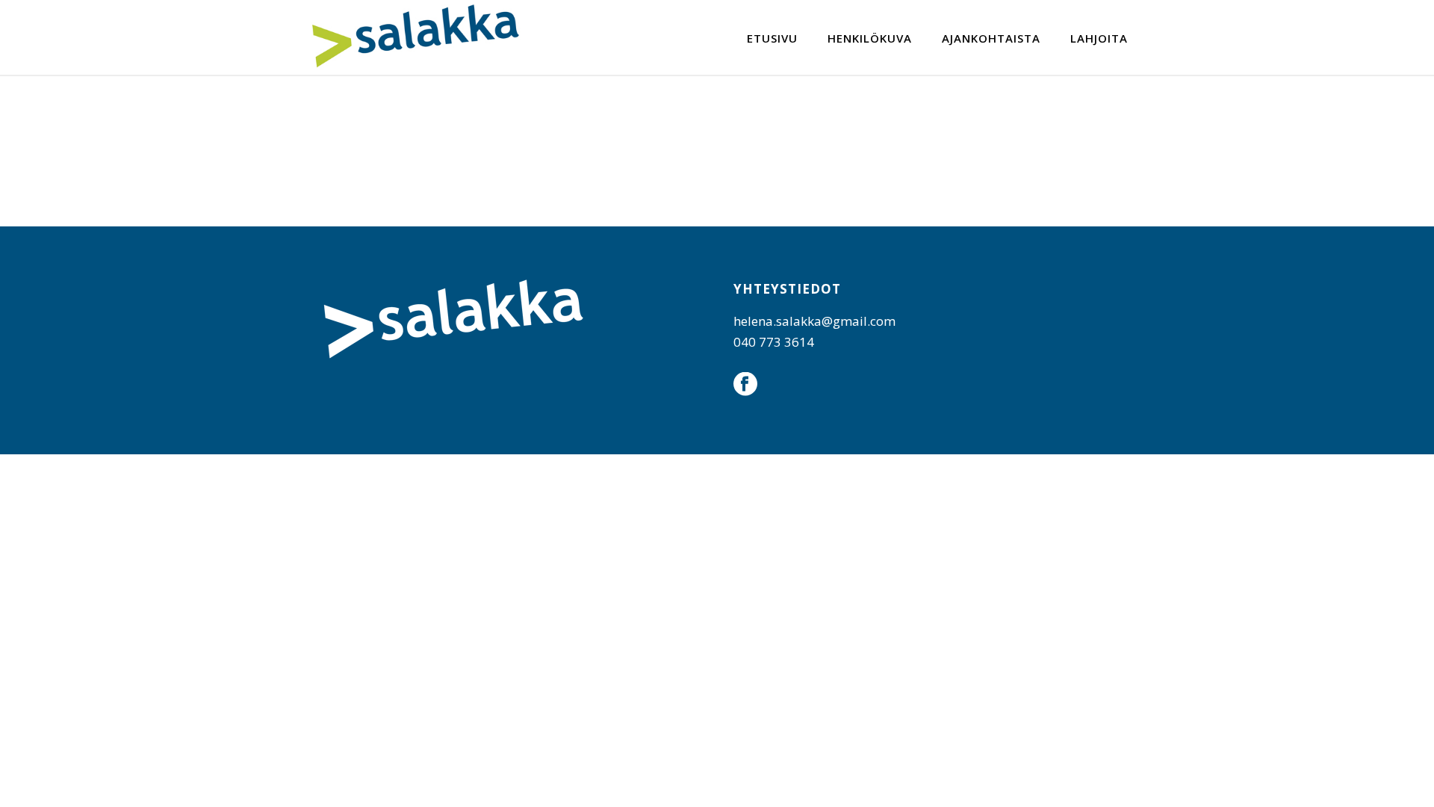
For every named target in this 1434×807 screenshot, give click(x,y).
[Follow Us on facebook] (745, 385)
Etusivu (772, 38)
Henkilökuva (870, 38)
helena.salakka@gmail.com (814, 321)
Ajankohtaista (991, 38)
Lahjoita (1099, 38)
